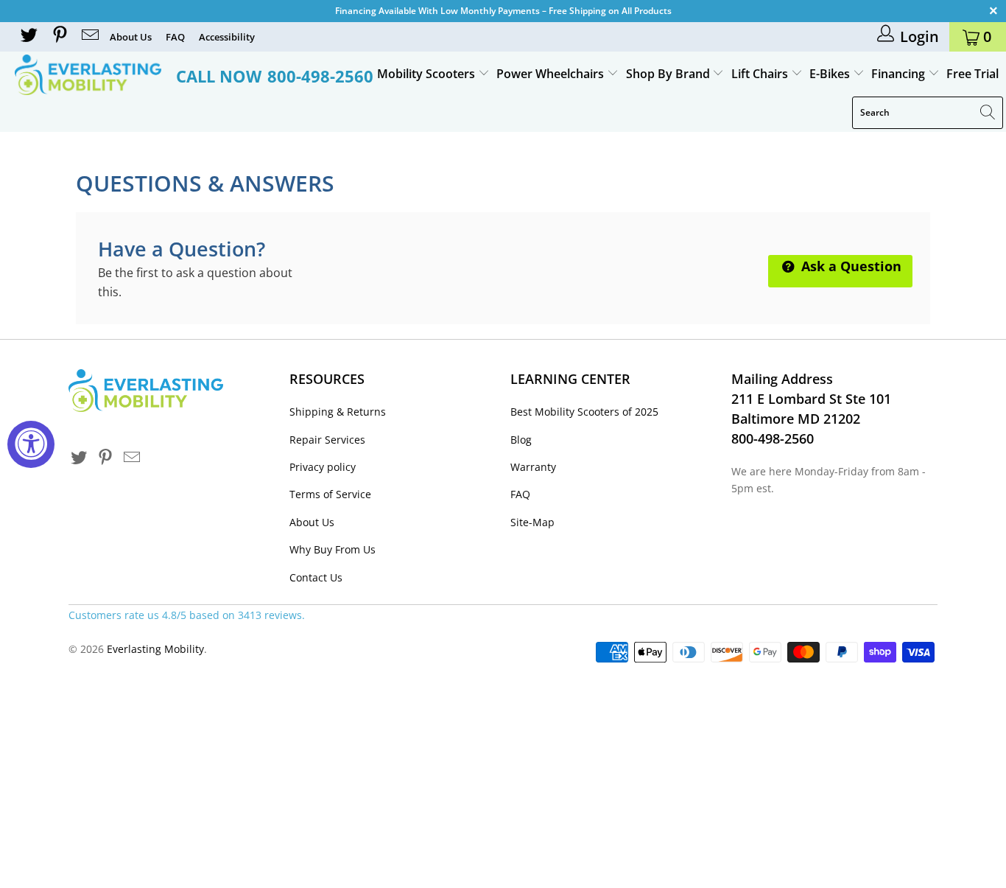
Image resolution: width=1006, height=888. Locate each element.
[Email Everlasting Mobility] (89, 36)
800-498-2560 (320, 76)
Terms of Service (330, 494)
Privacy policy (322, 467)
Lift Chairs (761, 74)
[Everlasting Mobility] (88, 75)
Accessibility (227, 36)
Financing (899, 74)
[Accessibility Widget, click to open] (30, 444)
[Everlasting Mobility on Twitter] (28, 36)
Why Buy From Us (332, 549)
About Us (131, 36)
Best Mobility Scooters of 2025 (584, 412)
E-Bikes (831, 74)
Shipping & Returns (337, 412)
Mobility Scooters (427, 74)
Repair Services (327, 440)
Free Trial (972, 74)
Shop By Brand (669, 74)
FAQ (175, 36)
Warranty (533, 467)
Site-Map (532, 522)
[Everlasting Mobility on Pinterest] (58, 36)
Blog (521, 440)
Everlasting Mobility (155, 649)
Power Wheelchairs (551, 74)
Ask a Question (849, 266)
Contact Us (315, 577)
